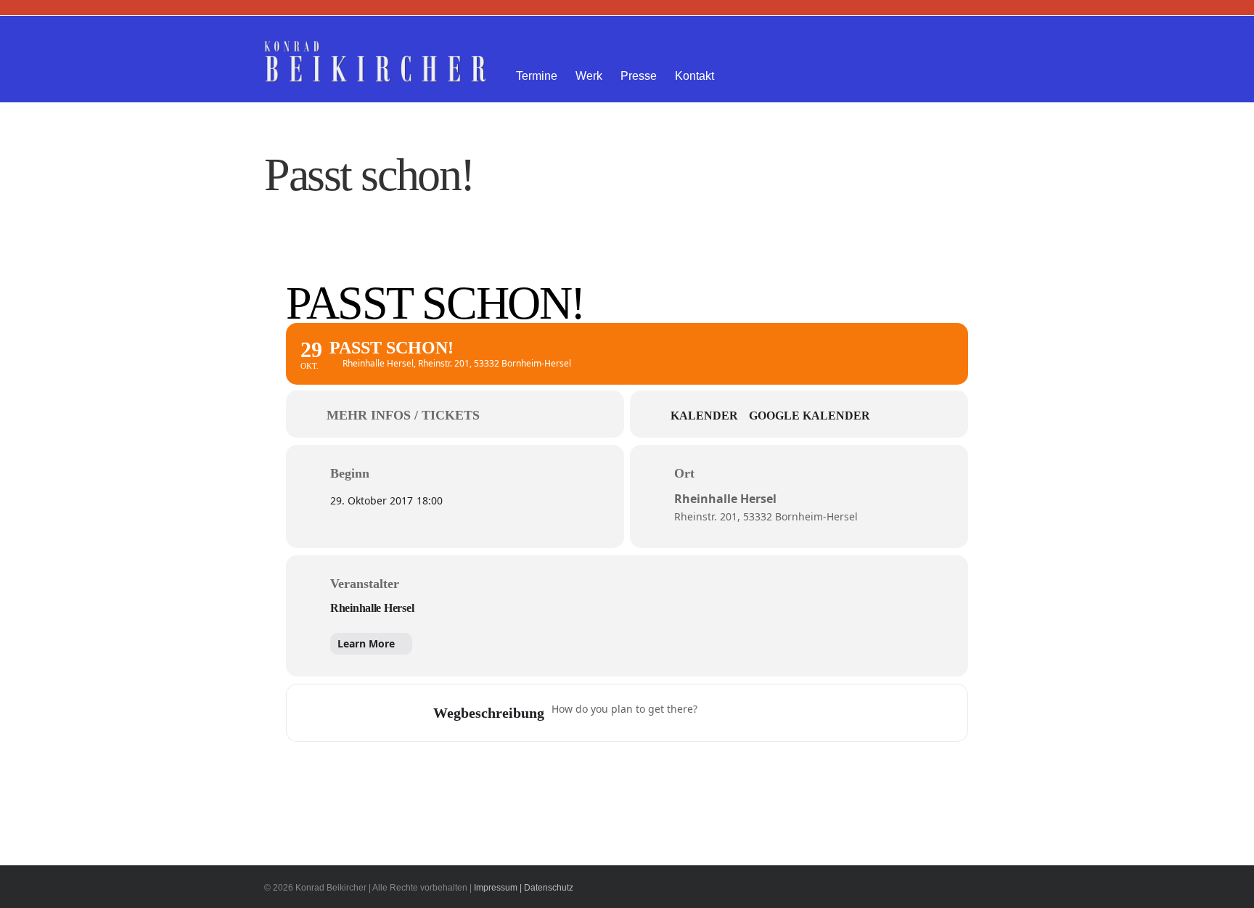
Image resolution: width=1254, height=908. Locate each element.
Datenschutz (548, 888)
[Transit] (773, 713)
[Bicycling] (830, 713)
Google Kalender (809, 415)
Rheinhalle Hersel (372, 608)
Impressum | (498, 888)
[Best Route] (717, 713)
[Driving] (745, 713)
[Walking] (802, 713)
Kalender (704, 415)
